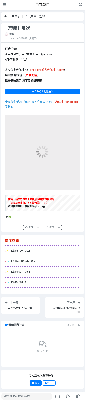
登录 (37, 382)
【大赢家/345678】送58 (23, 261)
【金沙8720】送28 (20, 250)
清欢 (11, 34)
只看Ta (33, 38)
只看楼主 (71, 325)
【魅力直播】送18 (19, 282)
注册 (50, 382)
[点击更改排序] (79, 325)
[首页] (5, 16)
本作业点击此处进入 (42, 91)
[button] (25, 324)
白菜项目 (17, 16)
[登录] (80, 4)
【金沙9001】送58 (20, 271)
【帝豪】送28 (36, 16)
